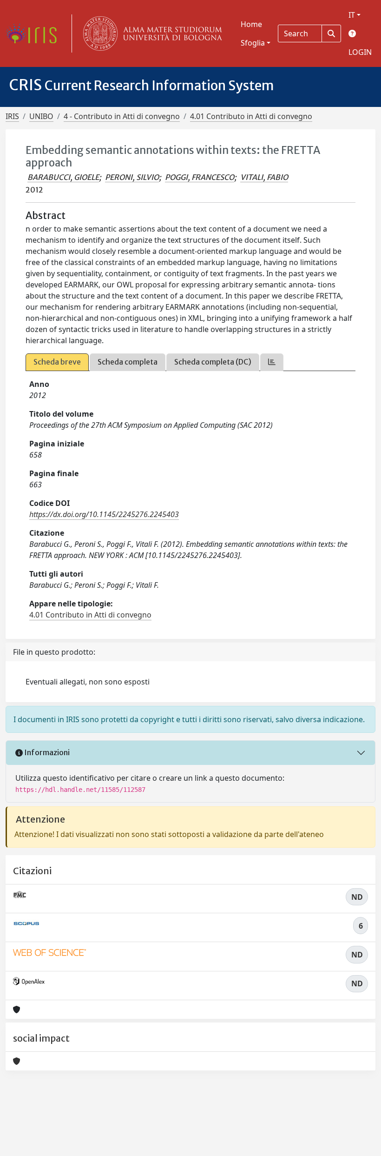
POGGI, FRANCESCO (199, 177)
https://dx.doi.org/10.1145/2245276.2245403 (104, 514)
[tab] (271, 362)
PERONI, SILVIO (132, 177)
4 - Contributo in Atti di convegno (122, 116)
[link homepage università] (151, 33)
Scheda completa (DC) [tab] (212, 361)
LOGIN (360, 52)
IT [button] (351, 15)
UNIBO (41, 116)
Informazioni (46, 752)
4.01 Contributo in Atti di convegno (251, 116)
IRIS (12, 116)
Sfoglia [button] (253, 43)
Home (251, 24)
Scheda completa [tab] (128, 361)
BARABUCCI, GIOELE (63, 177)
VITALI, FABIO (264, 177)
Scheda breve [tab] (57, 361)
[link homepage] (35, 33)
